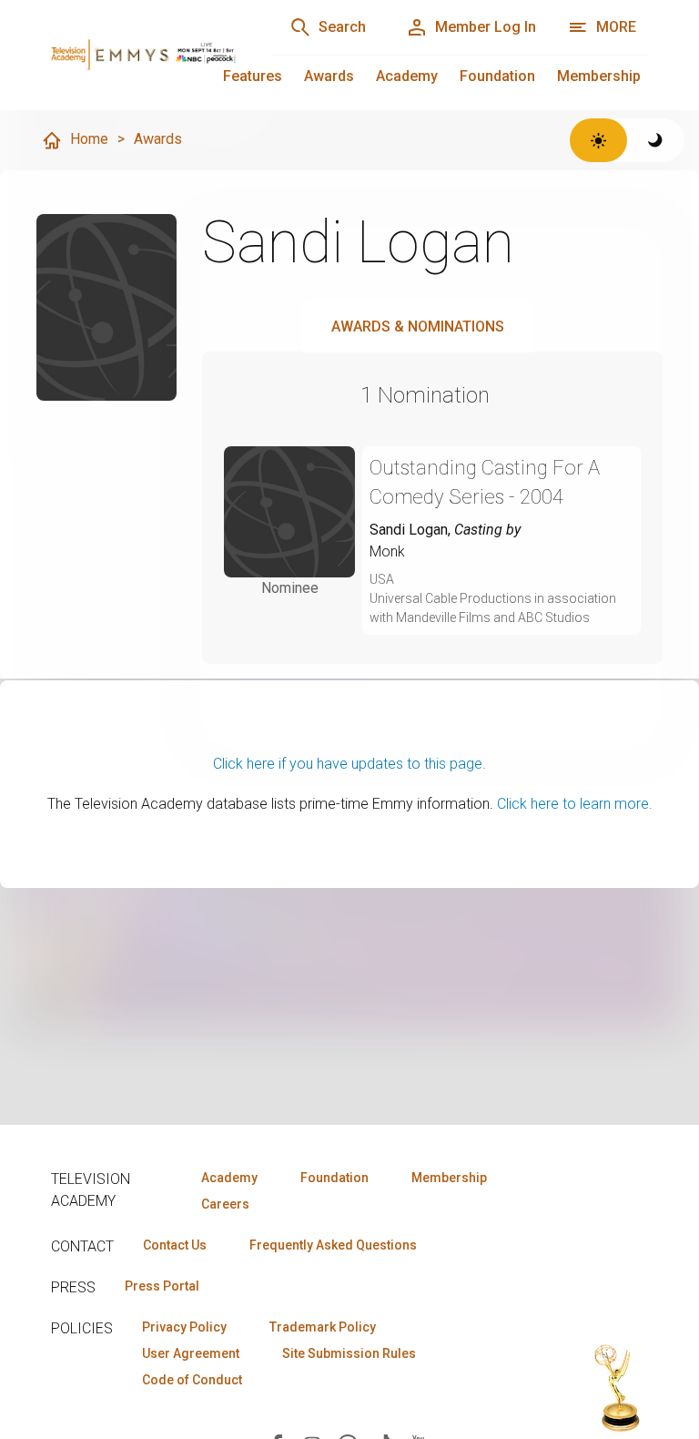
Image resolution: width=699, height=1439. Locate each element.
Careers (225, 1204)
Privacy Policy (184, 1327)
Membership (599, 76)
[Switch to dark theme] (655, 140)
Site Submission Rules (349, 1353)
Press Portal (162, 1286)
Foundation (497, 76)
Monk (387, 551)
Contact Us (175, 1245)
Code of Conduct (192, 1380)
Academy (407, 76)
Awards (329, 76)
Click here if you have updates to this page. (349, 763)
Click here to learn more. (575, 803)
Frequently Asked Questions (333, 1245)
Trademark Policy (322, 1327)
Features (252, 76)
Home (89, 139)
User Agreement (190, 1353)
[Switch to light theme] (598, 140)
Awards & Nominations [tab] (417, 326)
